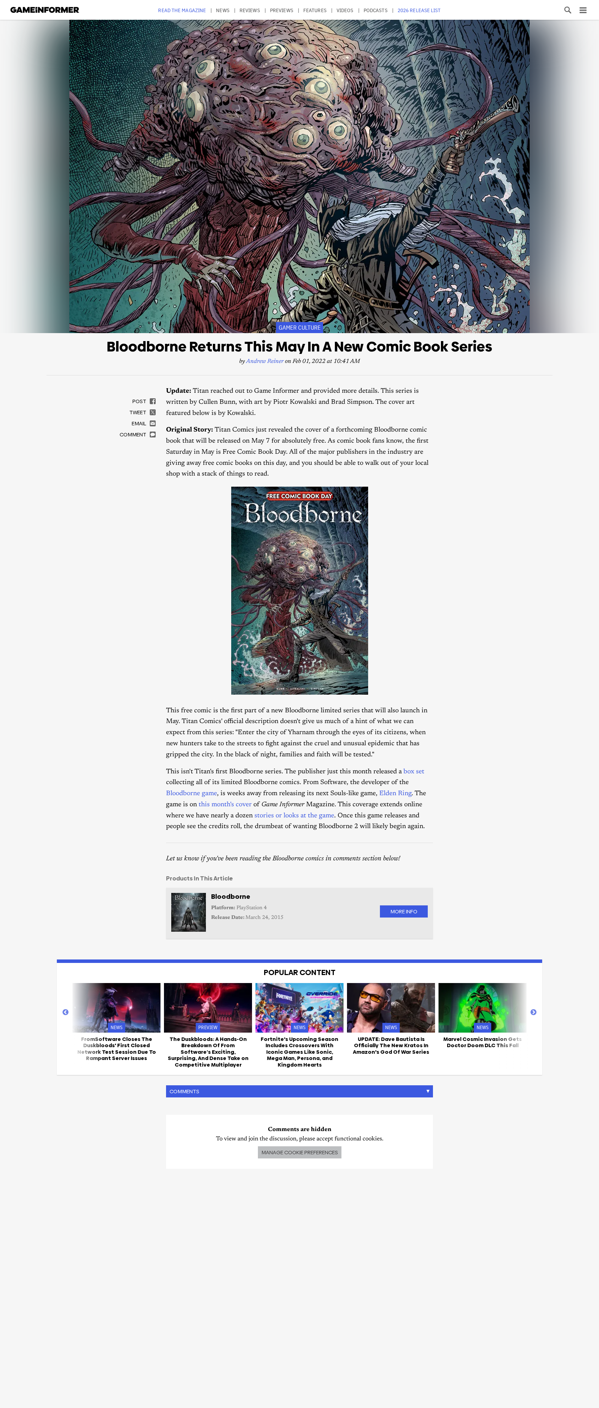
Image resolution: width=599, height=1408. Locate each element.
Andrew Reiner (265, 362)
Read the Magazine (182, 10)
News (222, 10)
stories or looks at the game (294, 815)
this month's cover (225, 804)
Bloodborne (230, 896)
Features (315, 10)
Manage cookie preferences (299, 1152)
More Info (403, 911)
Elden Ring (395, 793)
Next (533, 1012)
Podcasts (376, 10)
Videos (345, 10)
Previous (65, 1012)
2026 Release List (419, 10)
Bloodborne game (191, 793)
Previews (281, 10)
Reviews (250, 10)
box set (413, 771)
